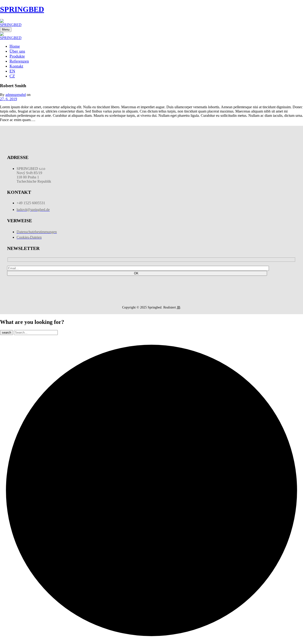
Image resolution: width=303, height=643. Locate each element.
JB (178, 307)
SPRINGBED (22, 9)
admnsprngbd (15, 95)
